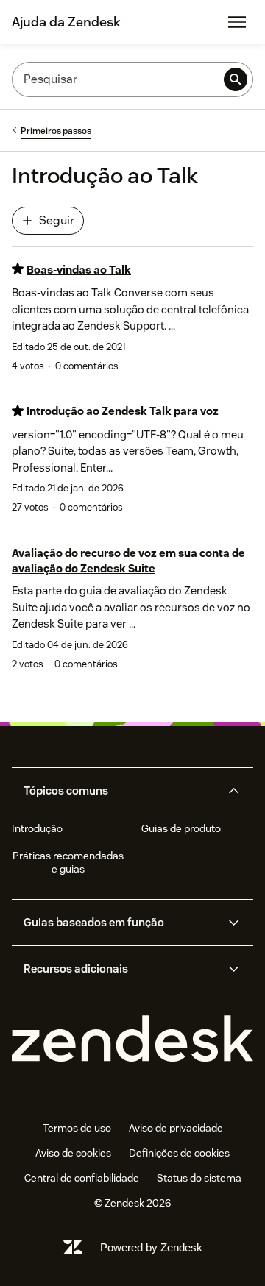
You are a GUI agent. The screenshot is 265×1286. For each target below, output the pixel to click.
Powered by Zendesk (151, 1247)
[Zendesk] (132, 1039)
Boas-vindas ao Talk (78, 270)
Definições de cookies (179, 1153)
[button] (120, 791)
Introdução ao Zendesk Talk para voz (122, 411)
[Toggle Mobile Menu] (237, 22)
